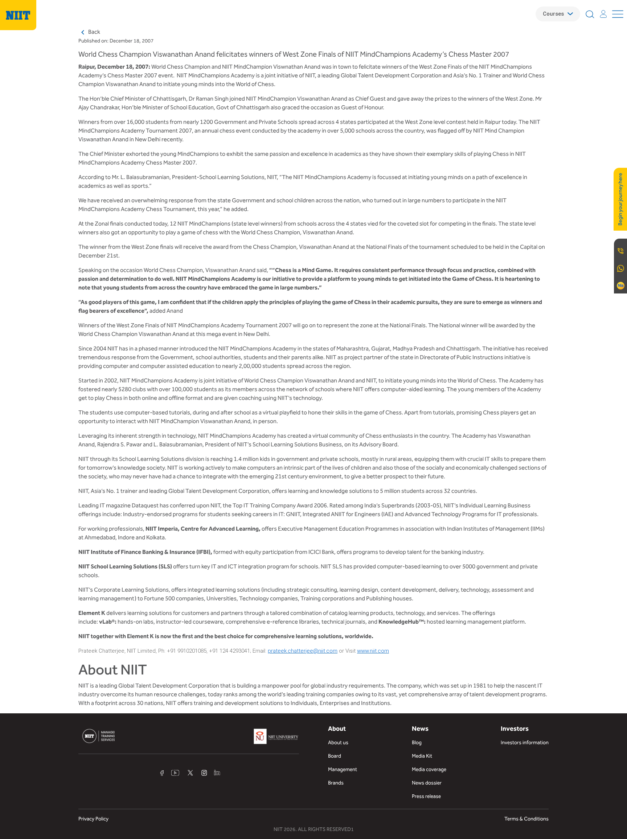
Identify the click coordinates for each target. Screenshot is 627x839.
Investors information (525, 742)
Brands (336, 783)
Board (334, 756)
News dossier (427, 783)
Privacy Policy (93, 819)
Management (342, 769)
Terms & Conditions (526, 819)
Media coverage (429, 769)
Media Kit (422, 756)
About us (338, 742)
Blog (417, 742)
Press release (426, 796)
